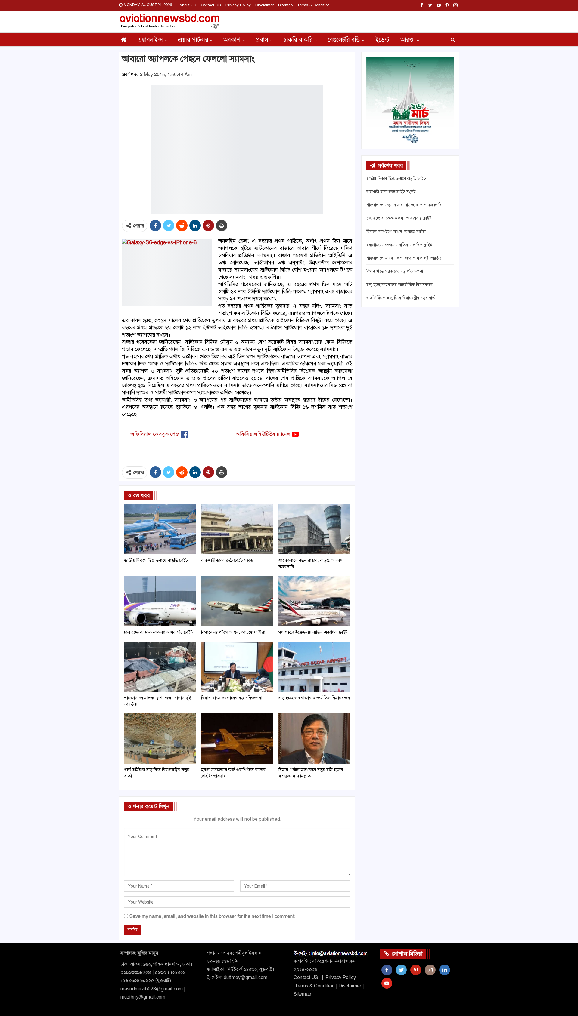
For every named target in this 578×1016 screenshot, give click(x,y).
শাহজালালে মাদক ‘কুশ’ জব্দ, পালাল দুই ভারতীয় (404, 258)
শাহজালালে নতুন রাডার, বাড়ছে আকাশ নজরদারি (403, 205)
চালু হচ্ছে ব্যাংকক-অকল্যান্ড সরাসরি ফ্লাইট (398, 218)
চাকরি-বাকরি (298, 40)
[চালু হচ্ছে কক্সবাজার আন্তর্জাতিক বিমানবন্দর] (314, 667)
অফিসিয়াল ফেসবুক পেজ (154, 434)
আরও (407, 40)
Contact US (211, 5)
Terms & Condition (313, 5)
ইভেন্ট (382, 40)
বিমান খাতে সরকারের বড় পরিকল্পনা (394, 271)
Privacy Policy (238, 5)
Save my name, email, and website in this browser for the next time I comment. (212, 916)
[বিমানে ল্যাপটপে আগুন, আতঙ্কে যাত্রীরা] (237, 601)
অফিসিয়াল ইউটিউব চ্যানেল (263, 434)
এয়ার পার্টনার (193, 40)
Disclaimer (264, 5)
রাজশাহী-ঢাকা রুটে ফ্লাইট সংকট (390, 191)
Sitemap (285, 5)
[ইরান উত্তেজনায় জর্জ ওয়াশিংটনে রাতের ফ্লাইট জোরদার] (237, 738)
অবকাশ (232, 40)
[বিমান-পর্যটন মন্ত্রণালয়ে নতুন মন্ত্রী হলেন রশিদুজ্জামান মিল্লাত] (314, 738)
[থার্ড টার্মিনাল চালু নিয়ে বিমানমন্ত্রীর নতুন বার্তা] (160, 738)
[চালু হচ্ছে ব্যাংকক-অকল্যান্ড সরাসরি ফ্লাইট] (160, 601)
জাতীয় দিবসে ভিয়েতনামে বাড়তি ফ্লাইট (396, 178)
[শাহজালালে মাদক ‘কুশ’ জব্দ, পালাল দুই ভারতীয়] (160, 667)
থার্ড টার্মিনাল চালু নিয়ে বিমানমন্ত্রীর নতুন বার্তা (401, 297)
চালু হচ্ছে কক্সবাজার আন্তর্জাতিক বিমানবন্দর (399, 284)
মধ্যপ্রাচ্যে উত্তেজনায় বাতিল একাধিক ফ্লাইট (399, 245)
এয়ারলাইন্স (150, 40)
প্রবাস (262, 40)
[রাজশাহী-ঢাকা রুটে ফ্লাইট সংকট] (237, 529)
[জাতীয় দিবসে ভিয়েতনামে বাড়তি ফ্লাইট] (160, 529)
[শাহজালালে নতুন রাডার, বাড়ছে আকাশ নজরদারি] (314, 529)
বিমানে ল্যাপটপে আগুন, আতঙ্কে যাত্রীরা (396, 231)
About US (187, 5)
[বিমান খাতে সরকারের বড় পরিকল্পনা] (237, 667)
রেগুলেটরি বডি (344, 40)
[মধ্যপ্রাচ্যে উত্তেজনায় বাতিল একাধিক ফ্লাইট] (314, 601)
